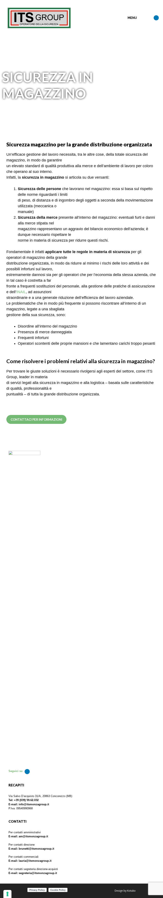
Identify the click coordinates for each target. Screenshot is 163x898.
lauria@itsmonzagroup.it (35, 860)
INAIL (21, 292)
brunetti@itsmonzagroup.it (36, 848)
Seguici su (15, 771)
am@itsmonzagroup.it (33, 836)
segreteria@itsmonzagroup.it (38, 873)
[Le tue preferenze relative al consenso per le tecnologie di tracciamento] (7, 894)
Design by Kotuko (125, 890)
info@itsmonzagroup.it (34, 804)
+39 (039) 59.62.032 (26, 800)
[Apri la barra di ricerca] (147, 18)
